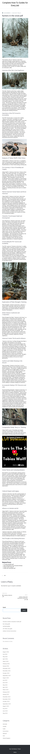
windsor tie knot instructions (9, 631)
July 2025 (5, 680)
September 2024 (7, 704)
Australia (5, 724)
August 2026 (6, 652)
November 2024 (6, 699)
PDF (5, 575)
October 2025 (6, 673)
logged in (9, 585)
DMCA (15, 752)
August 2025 (6, 678)
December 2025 (6, 668)
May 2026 (5, 656)
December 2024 (6, 696)
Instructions (5, 731)
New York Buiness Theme (15, 749)
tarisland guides (6, 626)
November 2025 (6, 670)
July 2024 (5, 708)
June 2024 (5, 711)
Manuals (5, 733)
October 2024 (6, 701)
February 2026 (6, 663)
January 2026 (6, 666)
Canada (4, 726)
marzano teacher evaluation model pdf (12, 621)
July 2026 (5, 654)
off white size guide (7, 628)
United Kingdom (6, 738)
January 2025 (6, 694)
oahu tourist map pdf (9, 567)
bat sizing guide (6, 624)
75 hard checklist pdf (9, 564)
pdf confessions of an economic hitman (13, 565)
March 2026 (5, 661)
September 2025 (7, 675)
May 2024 (5, 713)
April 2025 (5, 687)
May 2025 (5, 685)
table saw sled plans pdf (9, 568)
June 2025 (5, 682)
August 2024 (6, 706)
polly (19, 13)
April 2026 (5, 659)
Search (4, 607)
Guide (4, 728)
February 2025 (6, 692)
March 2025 (5, 689)
